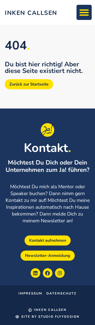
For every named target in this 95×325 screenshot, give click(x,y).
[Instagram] (60, 273)
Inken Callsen (31, 13)
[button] (84, 12)
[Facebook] (47, 273)
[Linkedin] (35, 273)
